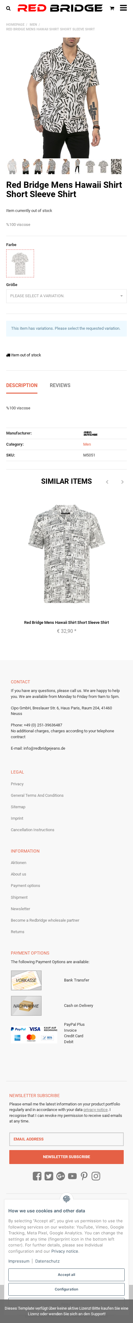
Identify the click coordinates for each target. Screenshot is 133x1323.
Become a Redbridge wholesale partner (45, 920)
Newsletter (20, 908)
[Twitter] (49, 1176)
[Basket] (112, 8)
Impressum (18, 1261)
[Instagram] (96, 1176)
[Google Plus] (60, 1176)
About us (18, 874)
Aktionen (18, 862)
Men (87, 444)
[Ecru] (20, 263)
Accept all (66, 1274)
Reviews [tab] (60, 385)
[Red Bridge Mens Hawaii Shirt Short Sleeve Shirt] (66, 97)
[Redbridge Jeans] (60, 8)
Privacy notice (64, 1251)
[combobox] (66, 296)
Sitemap (18, 807)
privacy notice (96, 1109)
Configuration (66, 1289)
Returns (17, 931)
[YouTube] (72, 1176)
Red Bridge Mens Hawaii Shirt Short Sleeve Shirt (66, 622)
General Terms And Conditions (37, 795)
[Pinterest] (84, 1176)
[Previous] (107, 482)
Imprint (17, 818)
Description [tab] (21, 385)
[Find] (9, 8)
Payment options (25, 885)
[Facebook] (37, 1176)
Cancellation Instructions (32, 829)
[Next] (122, 482)
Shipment (19, 897)
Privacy (17, 784)
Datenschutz (47, 1261)
